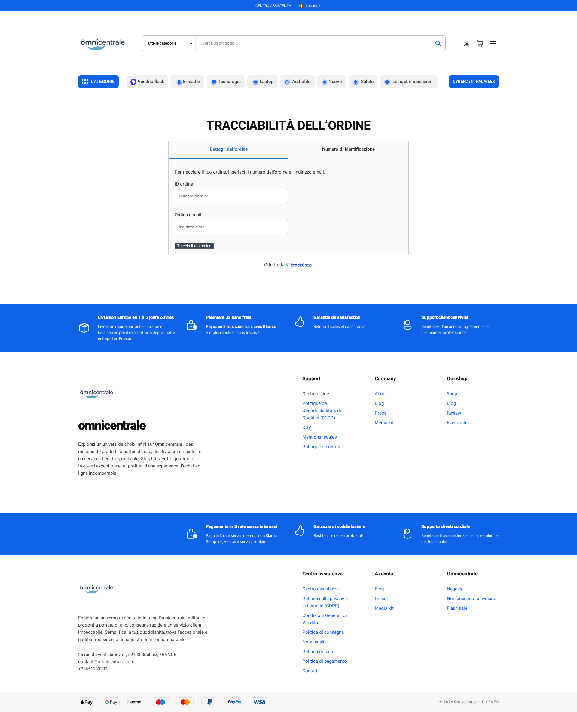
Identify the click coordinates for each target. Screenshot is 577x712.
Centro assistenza (320, 589)
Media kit (384, 422)
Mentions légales (319, 437)
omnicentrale (111, 426)
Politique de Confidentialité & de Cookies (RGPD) (322, 410)
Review (454, 413)
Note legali (313, 642)
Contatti (310, 670)
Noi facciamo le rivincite (471, 598)
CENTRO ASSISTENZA (273, 5)
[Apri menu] (493, 43)
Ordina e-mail (188, 214)
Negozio (455, 589)
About (381, 393)
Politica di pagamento (324, 661)
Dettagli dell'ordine (229, 149)
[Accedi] (467, 43)
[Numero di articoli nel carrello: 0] (480, 43)
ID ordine (184, 184)
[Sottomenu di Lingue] (320, 6)
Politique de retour (321, 446)
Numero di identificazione (348, 149)
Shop (452, 393)
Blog (379, 403)
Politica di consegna (323, 632)
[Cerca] (438, 43)
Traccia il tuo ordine (194, 246)
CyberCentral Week (474, 82)
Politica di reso (317, 651)
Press (380, 413)
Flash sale (457, 422)
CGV (306, 427)
